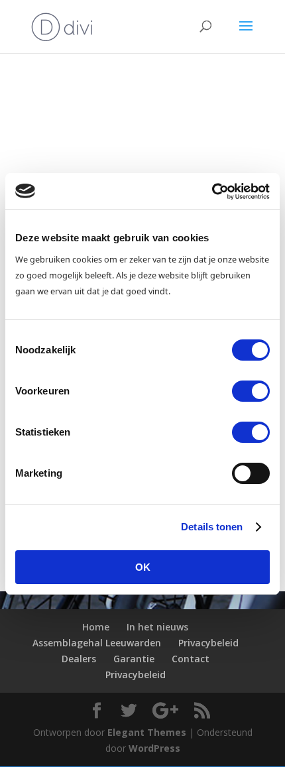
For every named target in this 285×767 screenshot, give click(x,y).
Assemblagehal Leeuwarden (96, 642)
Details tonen (212, 526)
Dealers (79, 658)
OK (142, 567)
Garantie (133, 658)
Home (95, 626)
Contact (190, 658)
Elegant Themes (146, 732)
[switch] (251, 391)
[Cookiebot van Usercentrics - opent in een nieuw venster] (212, 191)
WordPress (154, 748)
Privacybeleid (208, 642)
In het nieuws (157, 626)
